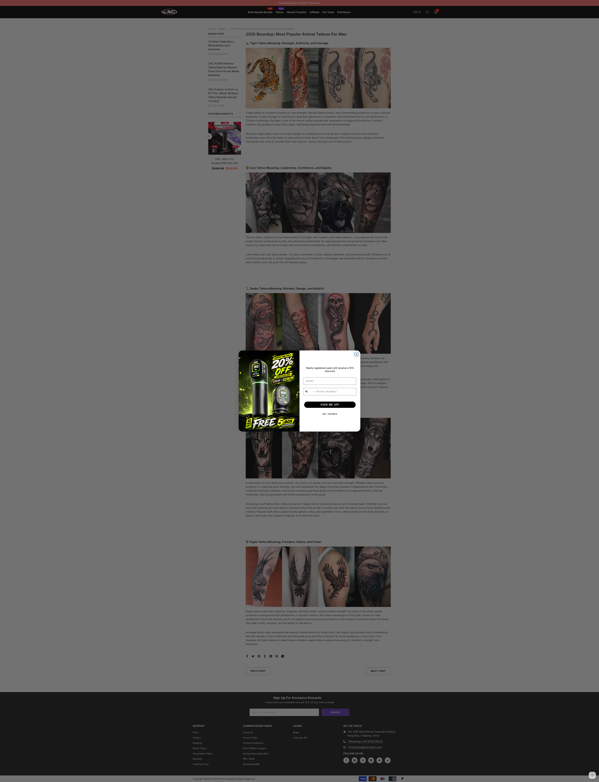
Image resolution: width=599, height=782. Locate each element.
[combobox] (309, 391)
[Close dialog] (356, 354)
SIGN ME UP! (330, 404)
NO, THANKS (330, 414)
